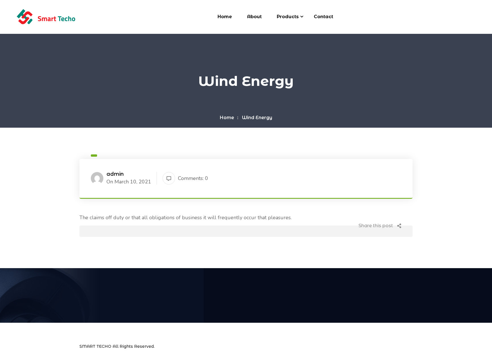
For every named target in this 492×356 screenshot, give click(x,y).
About (254, 16)
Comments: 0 (193, 178)
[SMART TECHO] (45, 16)
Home (225, 16)
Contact (323, 16)
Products (288, 16)
